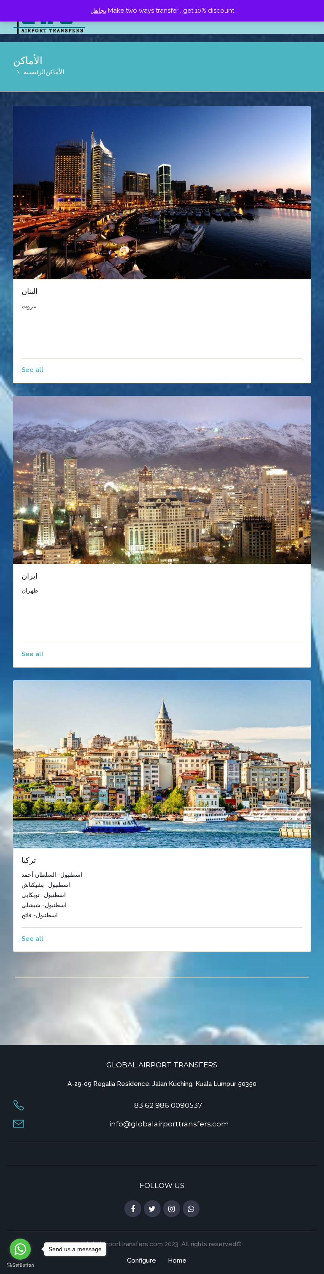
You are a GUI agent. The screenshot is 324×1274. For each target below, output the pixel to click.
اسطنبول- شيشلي (44, 905)
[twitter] (152, 1209)
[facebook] (132, 1209)
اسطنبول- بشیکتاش (46, 884)
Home (177, 1260)
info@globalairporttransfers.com (169, 1124)
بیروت (29, 306)
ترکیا (29, 860)
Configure (141, 1260)
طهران (30, 590)
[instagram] (171, 1209)
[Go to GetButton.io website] (20, 1265)
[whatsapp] (191, 1209)
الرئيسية (35, 72)
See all (32, 370)
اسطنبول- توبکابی (44, 895)
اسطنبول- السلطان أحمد (52, 874)
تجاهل (98, 10)
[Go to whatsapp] (20, 1249)
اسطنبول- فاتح (40, 915)
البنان (30, 291)
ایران (30, 576)
